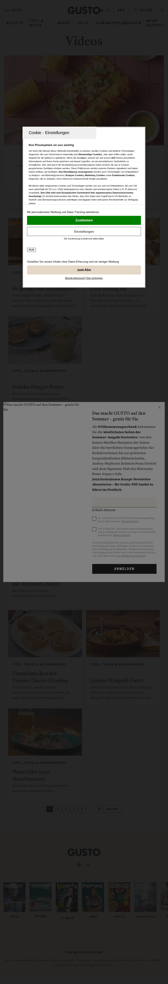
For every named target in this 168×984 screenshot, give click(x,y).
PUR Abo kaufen (84, 269)
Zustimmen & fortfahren (84, 220)
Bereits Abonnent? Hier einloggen (84, 278)
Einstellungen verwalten (84, 231)
